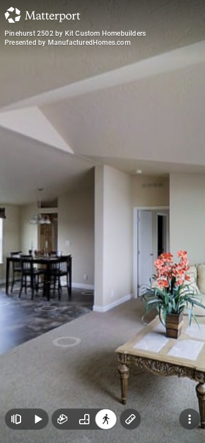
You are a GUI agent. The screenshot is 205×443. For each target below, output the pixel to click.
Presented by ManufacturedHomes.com (67, 43)
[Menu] (189, 419)
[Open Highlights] (16, 419)
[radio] (62, 419)
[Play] (37, 419)
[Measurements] (130, 419)
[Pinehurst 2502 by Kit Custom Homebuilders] (102, 221)
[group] (84, 419)
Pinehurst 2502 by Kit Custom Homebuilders (75, 33)
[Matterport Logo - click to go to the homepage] (42, 15)
